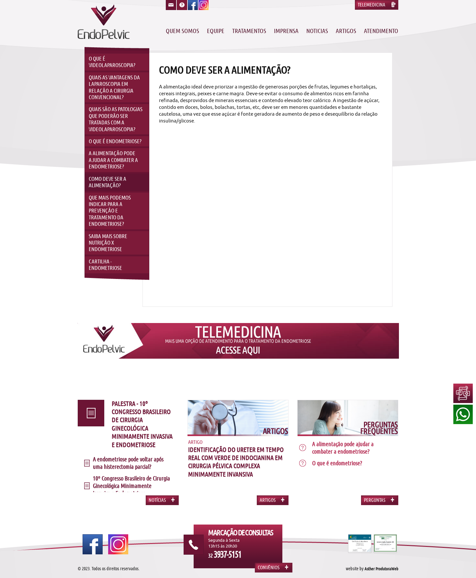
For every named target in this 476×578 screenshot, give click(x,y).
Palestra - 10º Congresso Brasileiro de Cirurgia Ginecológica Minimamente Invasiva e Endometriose (142, 424)
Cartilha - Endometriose (105, 265)
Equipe (215, 31)
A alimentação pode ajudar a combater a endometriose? (113, 160)
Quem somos (182, 31)
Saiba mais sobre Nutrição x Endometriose (108, 243)
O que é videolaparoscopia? (112, 62)
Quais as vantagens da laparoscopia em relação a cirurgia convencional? (114, 87)
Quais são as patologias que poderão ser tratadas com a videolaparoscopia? (115, 119)
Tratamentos (249, 31)
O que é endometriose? (115, 141)
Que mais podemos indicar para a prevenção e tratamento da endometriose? (110, 211)
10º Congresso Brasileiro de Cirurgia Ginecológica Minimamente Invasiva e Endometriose (131, 486)
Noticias (317, 31)
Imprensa (286, 31)
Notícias (157, 500)
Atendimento (381, 31)
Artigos (346, 31)
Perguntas (374, 500)
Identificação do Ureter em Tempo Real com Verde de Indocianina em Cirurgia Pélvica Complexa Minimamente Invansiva (236, 462)
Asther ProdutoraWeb (381, 569)
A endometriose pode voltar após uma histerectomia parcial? (128, 463)
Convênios (268, 567)
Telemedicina (371, 5)
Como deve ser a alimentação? (107, 182)
